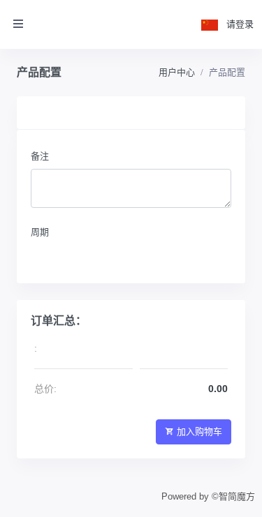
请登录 (240, 24)
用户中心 (177, 72)
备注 (40, 156)
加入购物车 (199, 431)
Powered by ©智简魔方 (208, 496)
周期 (40, 232)
